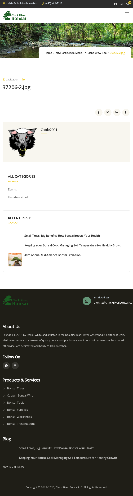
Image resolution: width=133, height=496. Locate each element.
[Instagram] (15, 365)
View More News (13, 466)
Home (48, 52)
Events (12, 189)
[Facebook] (6, 365)
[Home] (16, 300)
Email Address (101, 297)
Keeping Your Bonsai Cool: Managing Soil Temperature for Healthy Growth (73, 245)
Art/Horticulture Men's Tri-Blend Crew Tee (81, 52)
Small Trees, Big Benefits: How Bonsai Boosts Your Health (62, 236)
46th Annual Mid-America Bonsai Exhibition (52, 255)
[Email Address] (87, 301)
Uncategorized (18, 197)
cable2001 (12, 79)
